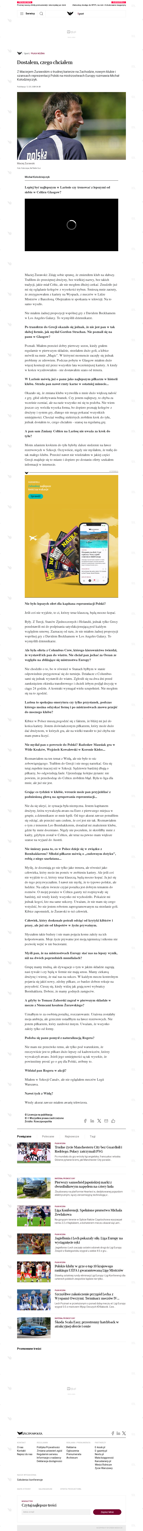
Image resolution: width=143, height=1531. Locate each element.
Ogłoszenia (72, 1450)
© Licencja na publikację (39, 1114)
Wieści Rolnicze (103, 1464)
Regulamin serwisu (47, 1454)
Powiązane (24, 1136)
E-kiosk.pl (100, 1447)
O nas (20, 1447)
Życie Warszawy (104, 1468)
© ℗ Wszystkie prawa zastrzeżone (44, 1118)
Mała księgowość (104, 1457)
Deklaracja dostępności (49, 1461)
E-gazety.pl (101, 1450)
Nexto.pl (99, 1454)
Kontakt (21, 1450)
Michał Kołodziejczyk (37, 177)
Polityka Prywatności (48, 1447)
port (80, 13)
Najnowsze (72, 1136)
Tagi (92, 1136)
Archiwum (72, 1457)
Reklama (71, 1447)
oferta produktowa (70, 1489)
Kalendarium (45, 1489)
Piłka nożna (38, 53)
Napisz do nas (24, 1454)
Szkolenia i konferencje (30, 1479)
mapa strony (24, 1489)
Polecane (48, 1136)
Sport (26, 53)
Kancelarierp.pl (103, 1461)
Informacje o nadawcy (49, 1457)
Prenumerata (73, 1454)
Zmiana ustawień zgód (49, 1450)
